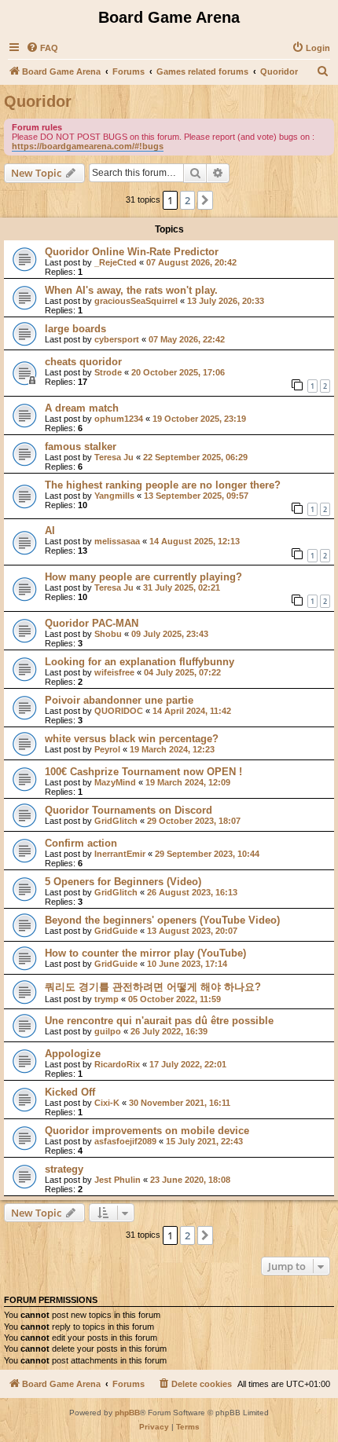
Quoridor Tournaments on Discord (128, 810)
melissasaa (117, 541)
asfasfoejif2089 (125, 1141)
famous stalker (80, 446)
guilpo (107, 1031)
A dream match (82, 408)
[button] (205, 200)
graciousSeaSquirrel (136, 301)
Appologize (73, 1054)
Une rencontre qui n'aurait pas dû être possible (159, 1021)
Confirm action (81, 843)
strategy (64, 1169)
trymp (106, 999)
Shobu (108, 634)
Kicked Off (70, 1092)
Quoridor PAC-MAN (91, 623)
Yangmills (114, 495)
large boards (75, 329)
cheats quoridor (83, 362)
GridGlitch (116, 820)
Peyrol (107, 749)
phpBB (127, 1412)
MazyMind (115, 782)
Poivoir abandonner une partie (119, 700)
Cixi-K (106, 1102)
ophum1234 (118, 418)
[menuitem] (42, 47)
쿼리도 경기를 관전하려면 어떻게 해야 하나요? (153, 987)
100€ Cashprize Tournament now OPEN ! (143, 772)
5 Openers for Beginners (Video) (123, 882)
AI (50, 530)
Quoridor (38, 101)
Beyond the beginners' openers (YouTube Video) (162, 920)
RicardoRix (117, 1064)
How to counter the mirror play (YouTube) (145, 953)
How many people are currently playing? (143, 577)
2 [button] (187, 200)
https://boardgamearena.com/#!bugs (87, 146)
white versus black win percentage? (132, 739)
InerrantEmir (119, 853)
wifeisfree (114, 672)
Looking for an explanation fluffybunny (139, 662)
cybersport (116, 339)
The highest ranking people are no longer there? (163, 485)
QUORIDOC (118, 711)
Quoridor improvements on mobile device (147, 1130)
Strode (108, 372)
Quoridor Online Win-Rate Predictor (132, 252)
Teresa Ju (114, 457)
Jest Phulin (117, 1179)
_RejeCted (115, 262)
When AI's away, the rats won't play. (131, 290)
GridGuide (116, 930)
